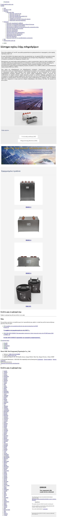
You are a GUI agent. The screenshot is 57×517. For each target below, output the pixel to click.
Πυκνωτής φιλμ (10, 12)
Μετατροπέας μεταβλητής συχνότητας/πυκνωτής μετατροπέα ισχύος (23, 27)
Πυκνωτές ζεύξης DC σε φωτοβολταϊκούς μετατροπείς (20, 38)
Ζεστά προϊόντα (48, 359)
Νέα (5, 39)
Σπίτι (5, 8)
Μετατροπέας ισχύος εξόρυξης (14, 35)
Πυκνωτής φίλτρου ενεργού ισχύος (15, 28)
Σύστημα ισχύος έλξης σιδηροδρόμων (16, 32)
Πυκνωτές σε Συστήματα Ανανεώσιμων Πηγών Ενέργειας (20, 24)
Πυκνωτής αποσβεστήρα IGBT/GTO (18, 16)
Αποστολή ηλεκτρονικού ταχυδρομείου (10, 363)
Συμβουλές (40, 359)
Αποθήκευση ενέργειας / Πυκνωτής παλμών (20, 19)
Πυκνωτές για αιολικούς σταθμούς (15, 23)
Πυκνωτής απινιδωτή (11, 36)
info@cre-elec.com (11, 355)
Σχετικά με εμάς (7, 9)
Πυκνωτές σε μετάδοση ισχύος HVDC (16, 25)
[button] (28, 136)
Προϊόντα (6, 11)
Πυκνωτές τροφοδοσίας (12, 29)
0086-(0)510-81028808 (14, 354)
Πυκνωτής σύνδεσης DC (15, 13)
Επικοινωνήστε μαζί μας (9, 40)
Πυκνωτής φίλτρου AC (15, 15)
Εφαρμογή (6, 21)
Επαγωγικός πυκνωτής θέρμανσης (18, 20)
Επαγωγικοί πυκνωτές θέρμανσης (14, 33)
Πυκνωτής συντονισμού (15, 17)
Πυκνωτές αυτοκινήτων (12, 31)
